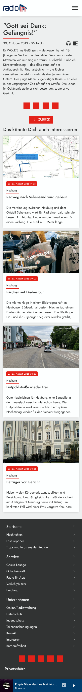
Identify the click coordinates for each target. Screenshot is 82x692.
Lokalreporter (15, 541)
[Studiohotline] (60, 658)
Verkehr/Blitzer (16, 584)
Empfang (12, 590)
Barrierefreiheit (16, 646)
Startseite (13, 527)
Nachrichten (14, 534)
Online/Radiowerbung (21, 607)
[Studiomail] (22, 658)
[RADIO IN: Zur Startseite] (36, 8)
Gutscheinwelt (15, 571)
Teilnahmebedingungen (21, 626)
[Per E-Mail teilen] (55, 105)
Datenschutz (14, 614)
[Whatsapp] (50, 658)
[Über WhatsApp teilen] (46, 105)
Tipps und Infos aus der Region (27, 547)
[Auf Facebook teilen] (26, 105)
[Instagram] (41, 658)
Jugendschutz (15, 620)
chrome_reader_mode (75, 43)
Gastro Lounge (16, 564)
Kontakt (11, 633)
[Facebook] (31, 658)
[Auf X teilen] (36, 105)
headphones (68, 43)
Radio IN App (15, 577)
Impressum (13, 639)
